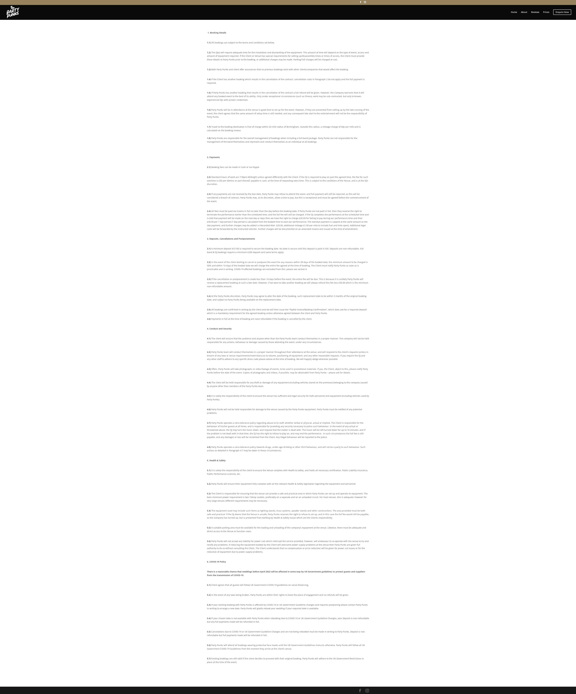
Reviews (535, 12)
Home (514, 12)
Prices (546, 12)
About (524, 12)
